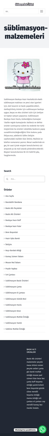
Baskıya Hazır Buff (13, 220)
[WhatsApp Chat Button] (42, 429)
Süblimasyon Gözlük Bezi (15, 299)
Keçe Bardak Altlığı (13, 250)
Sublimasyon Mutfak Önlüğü (17, 317)
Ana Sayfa (9, 196)
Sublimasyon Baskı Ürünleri (16, 281)
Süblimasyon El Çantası (15, 293)
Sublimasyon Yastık (13, 323)
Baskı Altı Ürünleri (13, 214)
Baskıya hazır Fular (13, 226)
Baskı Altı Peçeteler (13, 208)
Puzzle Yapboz (11, 269)
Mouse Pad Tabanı (13, 262)
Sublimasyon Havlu (13, 305)
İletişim (8, 244)
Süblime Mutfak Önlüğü (15, 329)
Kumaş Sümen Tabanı (14, 256)
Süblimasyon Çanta (13, 287)
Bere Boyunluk (11, 232)
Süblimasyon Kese (13, 311)
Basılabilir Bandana (13, 202)
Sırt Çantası (10, 275)
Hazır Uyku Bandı (12, 238)
